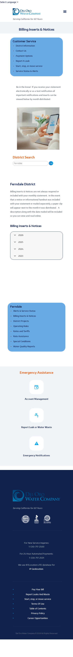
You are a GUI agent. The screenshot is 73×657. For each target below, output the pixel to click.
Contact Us (21, 51)
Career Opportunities (38, 618)
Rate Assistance (21, 336)
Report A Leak (23, 61)
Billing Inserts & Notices (24, 316)
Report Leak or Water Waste (36, 427)
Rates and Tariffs (21, 331)
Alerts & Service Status (24, 311)
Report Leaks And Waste (38, 594)
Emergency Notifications (36, 455)
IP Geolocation (36, 569)
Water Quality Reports (24, 346)
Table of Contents (37, 608)
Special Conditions (22, 341)
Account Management (36, 398)
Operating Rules (21, 326)
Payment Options (24, 56)
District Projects (21, 321)
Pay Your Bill (38, 589)
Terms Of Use (37, 604)
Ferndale (16, 306)
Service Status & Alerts (27, 71)
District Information (25, 45)
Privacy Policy (38, 613)
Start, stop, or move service (29, 66)
